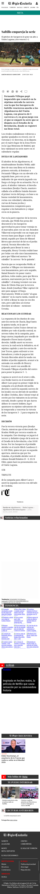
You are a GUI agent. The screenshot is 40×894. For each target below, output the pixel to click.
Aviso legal (24, 867)
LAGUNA (32, 7)
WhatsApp (12, 91)
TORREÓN (12, 7)
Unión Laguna (28, 507)
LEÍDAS (10, 665)
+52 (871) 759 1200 (26, 887)
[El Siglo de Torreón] (15, 839)
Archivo (4, 877)
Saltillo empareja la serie (13, 815)
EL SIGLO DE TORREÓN (29, 848)
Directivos (5, 867)
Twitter (8, 91)
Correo (17, 91)
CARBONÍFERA (26, 844)
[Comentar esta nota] (25, 91)
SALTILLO (20, 7)
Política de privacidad (28, 864)
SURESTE (26, 7)
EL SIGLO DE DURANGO (9, 855)
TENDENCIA (11, 605)
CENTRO (24, 841)
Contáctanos (6, 870)
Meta (20, 12)
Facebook (3, 91)
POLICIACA (4, 7)
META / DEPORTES (8, 851)
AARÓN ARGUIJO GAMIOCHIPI (10, 74)
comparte (21, 91)
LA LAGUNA (5, 844)
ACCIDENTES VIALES (13, 601)
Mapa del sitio (25, 870)
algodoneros (15, 507)
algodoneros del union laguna (14, 509)
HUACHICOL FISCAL (14, 603)
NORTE (4, 848)
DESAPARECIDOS (15, 599)
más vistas (13, 820)
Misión (3, 864)
